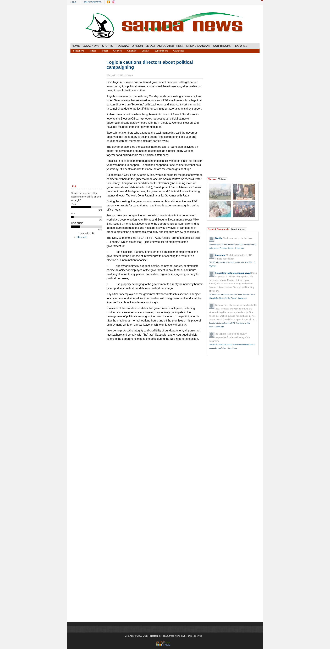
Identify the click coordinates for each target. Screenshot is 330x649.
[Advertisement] (86, 112)
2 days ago (239, 248)
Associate (220, 255)
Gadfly (218, 238)
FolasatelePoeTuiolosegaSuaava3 (233, 273)
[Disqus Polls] (155, 385)
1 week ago (219, 327)
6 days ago (242, 298)
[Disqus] (155, 475)
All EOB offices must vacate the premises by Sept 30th (230, 262)
